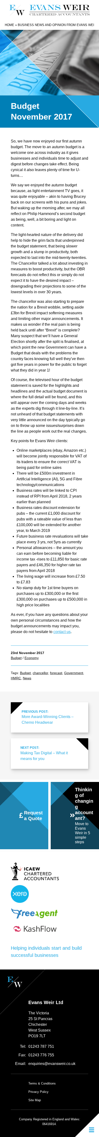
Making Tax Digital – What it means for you (44, 753)
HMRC (16, 678)
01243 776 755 (41, 1055)
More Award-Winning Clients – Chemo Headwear (48, 717)
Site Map (34, 1100)
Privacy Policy (38, 1092)
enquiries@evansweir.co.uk (51, 1064)
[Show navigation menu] (87, 1125)
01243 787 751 (41, 1046)
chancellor (40, 673)
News (27, 678)
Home (9, 25)
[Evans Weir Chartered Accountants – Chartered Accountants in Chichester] (49, 10)
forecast (56, 673)
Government (73, 673)
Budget (16, 658)
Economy (32, 658)
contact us (62, 632)
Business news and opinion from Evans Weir (57, 25)
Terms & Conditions (42, 1083)
